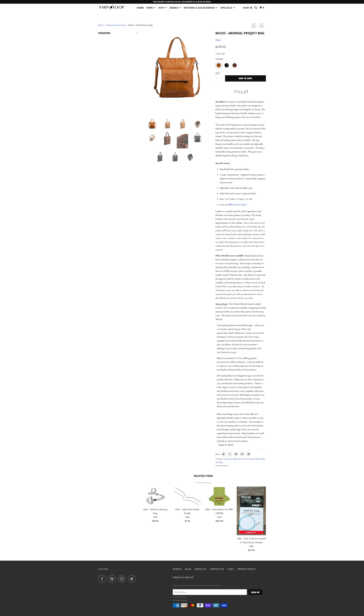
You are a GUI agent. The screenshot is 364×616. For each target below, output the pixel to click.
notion (245, 459)
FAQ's (230, 569)
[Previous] (254, 25)
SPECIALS (227, 8)
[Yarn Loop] (112, 7)
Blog (188, 569)
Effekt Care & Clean (237, 204)
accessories (228, 459)
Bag (234, 459)
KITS (162, 8)
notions (252, 459)
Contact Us (217, 569)
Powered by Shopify (180, 600)
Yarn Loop (182, 597)
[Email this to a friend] (248, 454)
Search (177, 569)
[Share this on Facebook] (229, 454)
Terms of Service (183, 577)
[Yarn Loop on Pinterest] (112, 579)
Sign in (247, 8)
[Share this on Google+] (241, 454)
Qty (217, 73)
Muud (218, 40)
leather (239, 459)
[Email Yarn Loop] (132, 579)
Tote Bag (219, 462)
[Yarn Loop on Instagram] (122, 579)
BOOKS (174, 8)
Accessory (224, 465)
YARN (150, 8)
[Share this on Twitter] (223, 454)
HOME (140, 8)
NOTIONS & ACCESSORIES (199, 8)
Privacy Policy (246, 569)
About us (200, 569)
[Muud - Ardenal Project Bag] (177, 65)
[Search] (256, 7)
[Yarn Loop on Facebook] (102, 579)
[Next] (261, 25)
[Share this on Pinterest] (235, 454)
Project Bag (260, 459)
